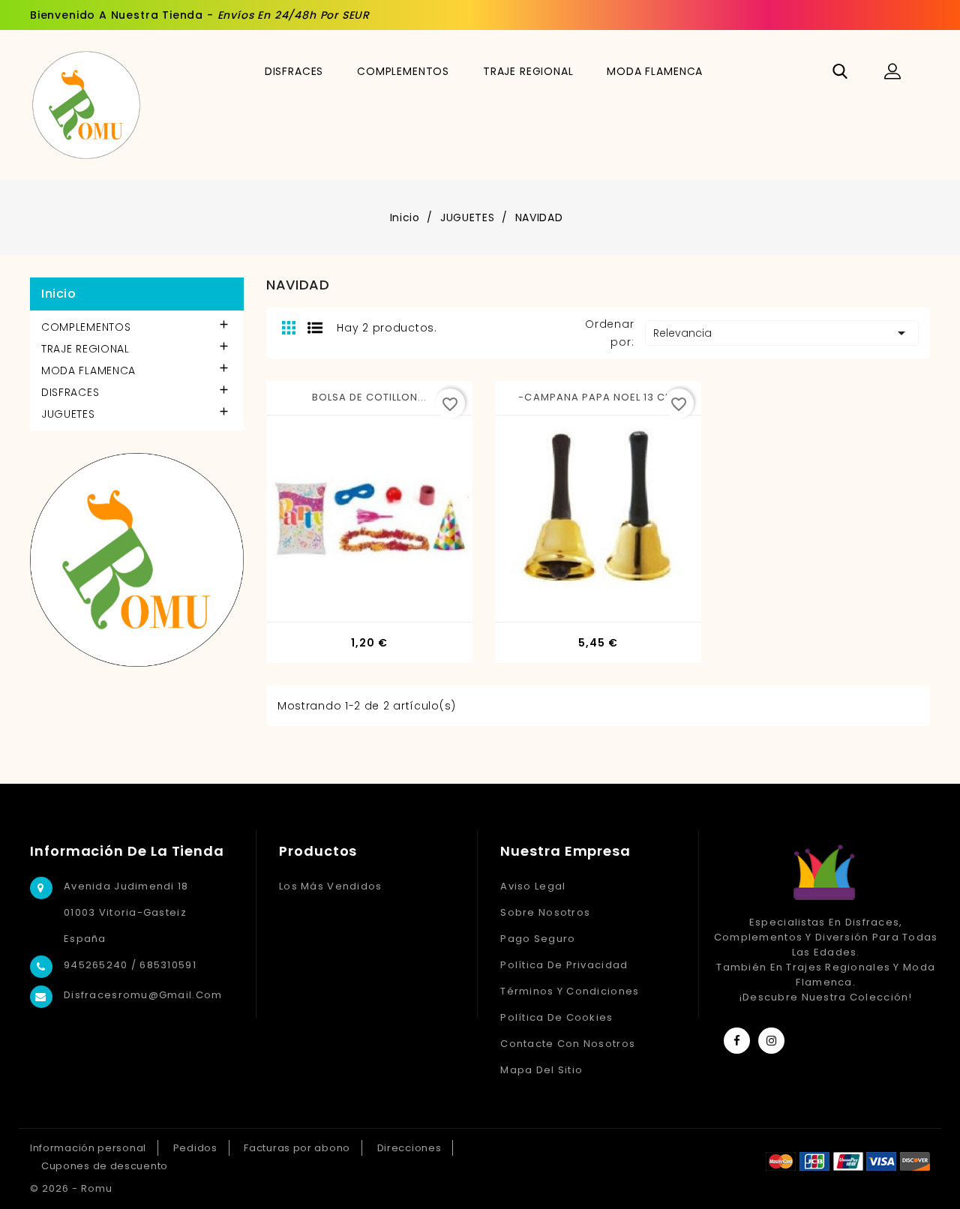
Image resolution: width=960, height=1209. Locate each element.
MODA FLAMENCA (655, 71)
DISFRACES (294, 71)
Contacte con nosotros (567, 1043)
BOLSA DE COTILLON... (370, 397)
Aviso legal (533, 886)
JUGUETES (68, 414)
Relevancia (781, 333)
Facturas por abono (297, 1148)
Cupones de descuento (104, 1166)
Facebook (737, 1041)
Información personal (88, 1148)
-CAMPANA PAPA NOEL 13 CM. (597, 397)
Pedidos (195, 1148)
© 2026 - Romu (71, 1188)
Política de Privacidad (564, 965)
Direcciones (409, 1148)
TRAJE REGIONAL (528, 71)
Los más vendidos (330, 886)
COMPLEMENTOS (403, 71)
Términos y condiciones (569, 991)
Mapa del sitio (541, 1070)
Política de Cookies (556, 1017)
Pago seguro (537, 939)
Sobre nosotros (545, 912)
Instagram (771, 1041)
